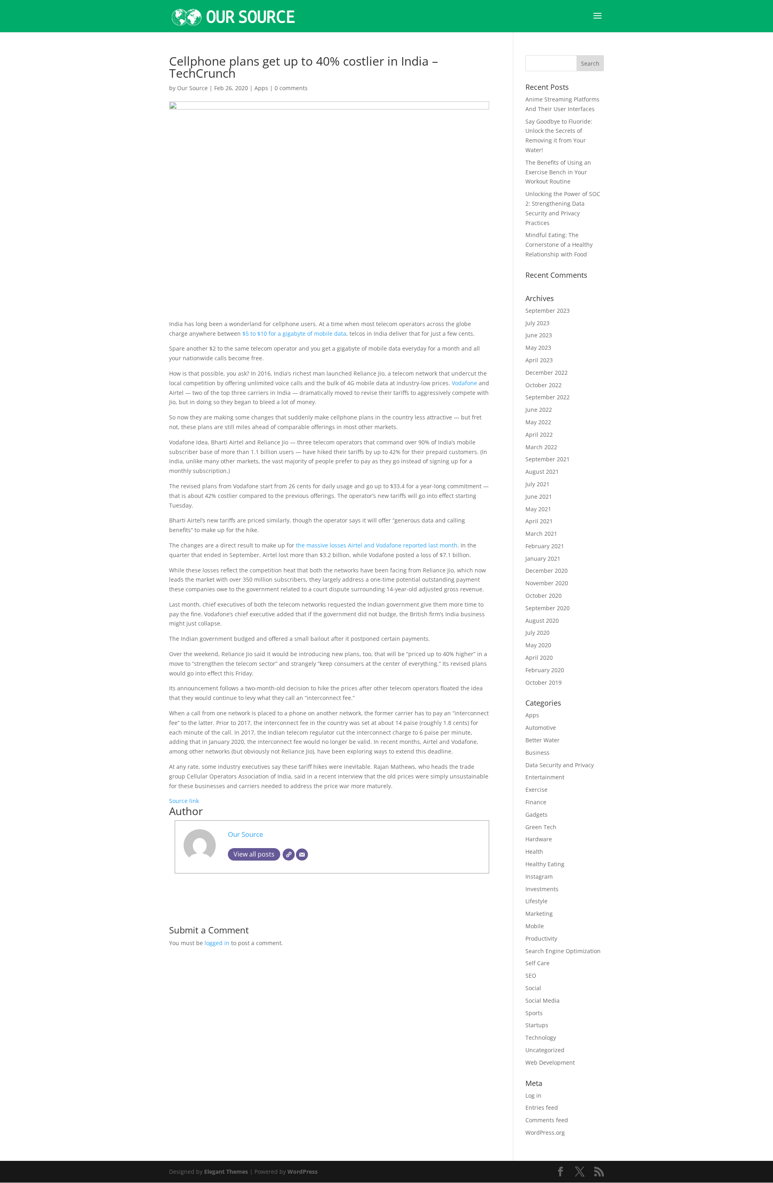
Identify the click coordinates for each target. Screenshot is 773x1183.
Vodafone (465, 383)
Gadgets (536, 814)
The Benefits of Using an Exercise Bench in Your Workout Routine (558, 172)
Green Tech (540, 827)
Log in (533, 1095)
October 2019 (543, 682)
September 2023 (547, 310)
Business (537, 752)
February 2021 (544, 546)
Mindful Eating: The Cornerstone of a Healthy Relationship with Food (559, 244)
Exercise (536, 789)
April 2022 (539, 434)
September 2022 (547, 397)
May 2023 (538, 347)
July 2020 (537, 632)
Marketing (539, 913)
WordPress (302, 1171)
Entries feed (541, 1107)
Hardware (538, 839)
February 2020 (544, 670)
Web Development (550, 1062)
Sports (534, 1013)
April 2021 (539, 521)
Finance (535, 802)
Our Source (192, 88)
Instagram (539, 876)
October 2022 (543, 385)
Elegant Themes (226, 1171)
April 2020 (539, 657)
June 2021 (538, 496)
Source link (184, 801)
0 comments (291, 88)
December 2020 (546, 570)
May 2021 (538, 509)
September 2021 (547, 459)
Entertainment (544, 777)
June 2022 (538, 409)
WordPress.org (545, 1132)
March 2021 (541, 533)
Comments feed (546, 1120)
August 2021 (542, 471)
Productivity (541, 938)
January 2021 (542, 558)
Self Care (537, 963)
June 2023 (538, 335)
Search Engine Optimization (563, 951)
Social (533, 988)
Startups (536, 1025)
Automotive (540, 727)
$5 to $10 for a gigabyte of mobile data (294, 333)
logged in (217, 943)
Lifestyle (536, 901)
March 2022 (541, 447)
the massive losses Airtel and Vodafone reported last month (376, 545)
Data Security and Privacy (559, 765)
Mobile (534, 926)
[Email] (302, 855)
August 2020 (542, 620)
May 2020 (538, 645)
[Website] (289, 855)
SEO (530, 975)
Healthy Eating (544, 864)
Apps (261, 88)
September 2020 (547, 608)
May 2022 (538, 422)
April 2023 (539, 360)
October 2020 (543, 595)
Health (534, 851)
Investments (541, 889)
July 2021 (537, 484)
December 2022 (546, 372)
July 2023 (537, 323)
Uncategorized (544, 1050)
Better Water (542, 740)
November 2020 (546, 583)
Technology (540, 1037)
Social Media (542, 1000)
